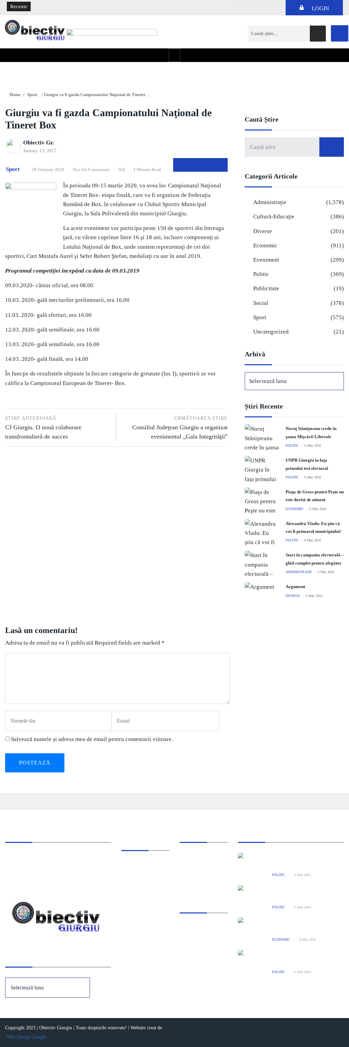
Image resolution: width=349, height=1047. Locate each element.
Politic (261, 274)
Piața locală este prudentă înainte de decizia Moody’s (92, 7)
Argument (295, 586)
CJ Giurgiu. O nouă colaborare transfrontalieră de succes (43, 428)
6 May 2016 (312, 445)
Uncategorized (271, 331)
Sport (32, 94)
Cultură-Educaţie (273, 216)
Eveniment (266, 260)
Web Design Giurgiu (26, 1037)
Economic (265, 245)
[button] (174, 55)
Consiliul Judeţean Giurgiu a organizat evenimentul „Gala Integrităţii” (179, 428)
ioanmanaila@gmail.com (32, 876)
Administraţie (269, 202)
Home (15, 94)
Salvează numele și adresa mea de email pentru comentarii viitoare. (92, 739)
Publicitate (266, 288)
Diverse (262, 231)
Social (260, 303)
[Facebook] (339, 33)
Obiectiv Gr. (38, 142)
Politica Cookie (196, 857)
